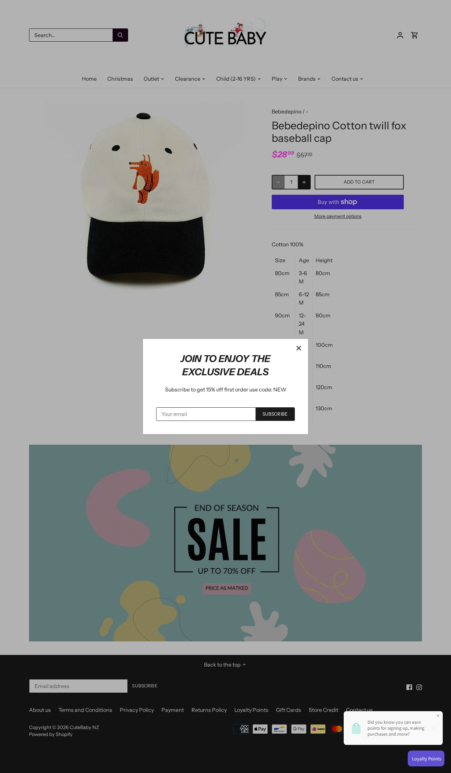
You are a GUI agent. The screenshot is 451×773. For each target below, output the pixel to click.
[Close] (299, 348)
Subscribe (275, 414)
